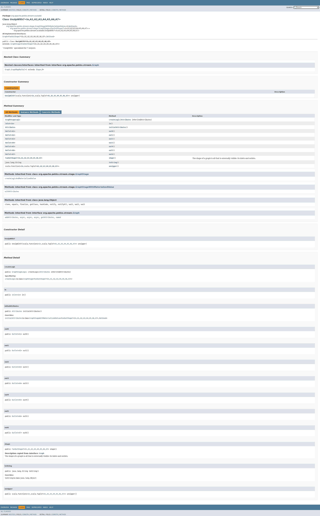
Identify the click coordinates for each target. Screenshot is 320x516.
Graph (5, 37)
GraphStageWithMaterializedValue (94, 187)
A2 (52, 96)
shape (111, 158)
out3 (111, 143)
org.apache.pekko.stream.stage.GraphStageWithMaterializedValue (35, 26)
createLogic (114, 120)
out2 (111, 139)
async (22, 217)
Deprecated (37, 3)
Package (13, 3)
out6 (111, 154)
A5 (61, 96)
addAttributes (11, 217)
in (110, 124)
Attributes (126, 120)
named (58, 217)
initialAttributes (117, 127)
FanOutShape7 (57, 28)
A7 (67, 96)
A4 (58, 96)
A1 (49, 96)
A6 (64, 96)
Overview (5, 3)
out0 (111, 131)
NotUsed (72, 26)
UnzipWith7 (10, 96)
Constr (25, 10)
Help (51, 3)
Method (33, 10)
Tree (28, 3)
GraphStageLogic (12, 120)
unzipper (113, 166)
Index (45, 3)
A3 (55, 96)
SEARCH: (289, 7)
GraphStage (15, 44)
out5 (111, 150)
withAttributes (12, 191)
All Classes (6, 7)
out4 (111, 146)
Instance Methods (29, 112)
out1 (111, 135)
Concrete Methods (51, 112)
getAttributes (47, 217)
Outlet (8, 131)
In (33, 96)
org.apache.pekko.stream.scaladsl (26, 16)
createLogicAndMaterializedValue (20, 178)
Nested (12, 10)
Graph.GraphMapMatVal (15, 70)
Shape (38, 70)
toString (113, 162)
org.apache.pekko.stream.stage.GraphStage (29, 28)
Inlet (7, 124)
